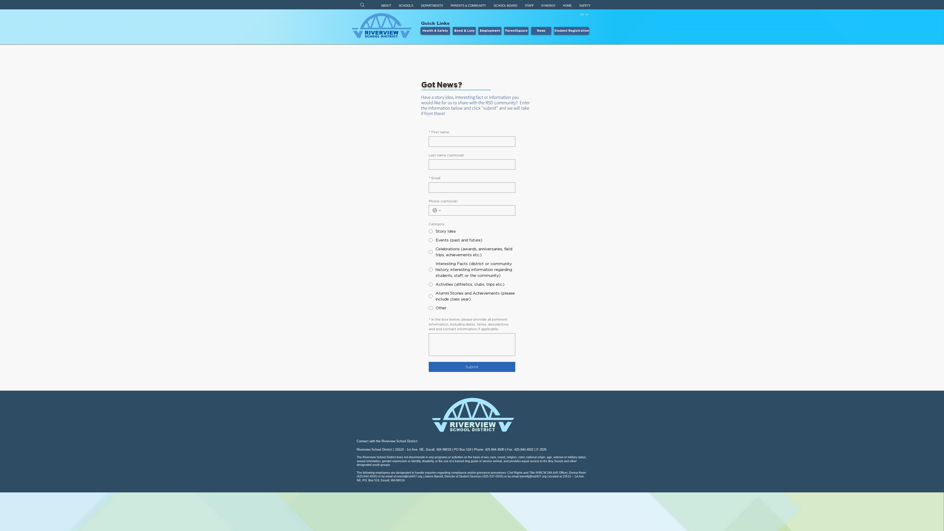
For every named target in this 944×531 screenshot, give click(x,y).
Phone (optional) (443, 201)
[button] (386, 6)
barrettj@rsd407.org (533, 476)
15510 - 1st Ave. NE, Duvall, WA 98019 (423, 449)
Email (434, 178)
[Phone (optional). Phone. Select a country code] (437, 210)
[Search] (362, 4)
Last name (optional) (446, 155)
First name (439, 132)
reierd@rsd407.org (409, 476)
